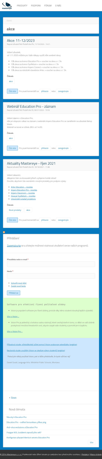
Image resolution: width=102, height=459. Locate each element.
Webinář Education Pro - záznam (31, 106)
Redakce (85, 454)
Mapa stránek (96, 454)
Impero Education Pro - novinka (24, 190)
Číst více (13, 92)
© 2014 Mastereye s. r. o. (11, 454)
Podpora (36, 5)
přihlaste (44, 91)
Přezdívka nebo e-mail (17, 259)
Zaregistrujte (14, 245)
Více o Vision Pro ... (15, 331)
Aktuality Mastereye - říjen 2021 (31, 163)
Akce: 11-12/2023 (21, 40)
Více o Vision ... (13, 316)
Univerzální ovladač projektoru (23, 198)
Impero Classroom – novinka (23, 193)
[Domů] (7, 5)
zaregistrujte (63, 91)
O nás (58, 5)
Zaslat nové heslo (18, 286)
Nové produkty (15, 210)
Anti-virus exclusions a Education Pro (22, 427)
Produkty (22, 5)
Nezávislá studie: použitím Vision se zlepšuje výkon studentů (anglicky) (36, 350)
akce (11, 81)
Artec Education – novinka (22, 187)
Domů (9, 20)
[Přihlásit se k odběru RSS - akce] (4, 232)
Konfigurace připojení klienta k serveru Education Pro (28, 437)
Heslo (10, 271)
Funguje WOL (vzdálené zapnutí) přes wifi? (24, 432)
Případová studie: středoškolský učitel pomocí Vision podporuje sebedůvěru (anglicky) (42, 344)
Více (91, 442)
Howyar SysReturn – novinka (23, 195)
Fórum (47, 5)
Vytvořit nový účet (18, 283)
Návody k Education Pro (16, 417)
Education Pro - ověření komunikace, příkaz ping (26, 422)
